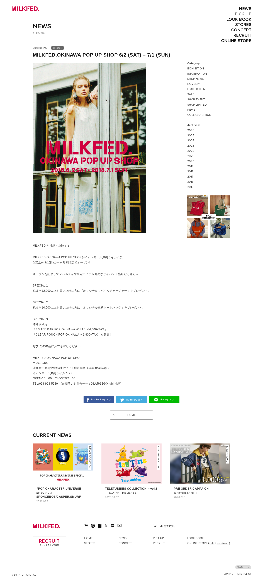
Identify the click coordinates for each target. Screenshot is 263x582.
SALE (190, 94)
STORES (243, 24)
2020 (190, 161)
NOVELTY (193, 84)
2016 (190, 182)
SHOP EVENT (196, 99)
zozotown (222, 543)
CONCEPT (241, 30)
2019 (190, 166)
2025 (190, 135)
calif (212, 543)
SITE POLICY (244, 574)
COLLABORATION (199, 115)
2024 (190, 140)
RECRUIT (242, 35)
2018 (190, 171)
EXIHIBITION (195, 68)
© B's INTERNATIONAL (24, 574)
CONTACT (229, 574)
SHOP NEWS (195, 79)
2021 (190, 156)
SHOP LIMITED (197, 104)
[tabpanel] (208, 216)
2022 (190, 151)
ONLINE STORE (236, 40)
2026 (190, 130)
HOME (40, 33)
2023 (190, 145)
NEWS (245, 8)
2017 (190, 176)
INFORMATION (197, 74)
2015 (190, 187)
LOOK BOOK (239, 19)
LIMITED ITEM (196, 89)
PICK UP (243, 14)
